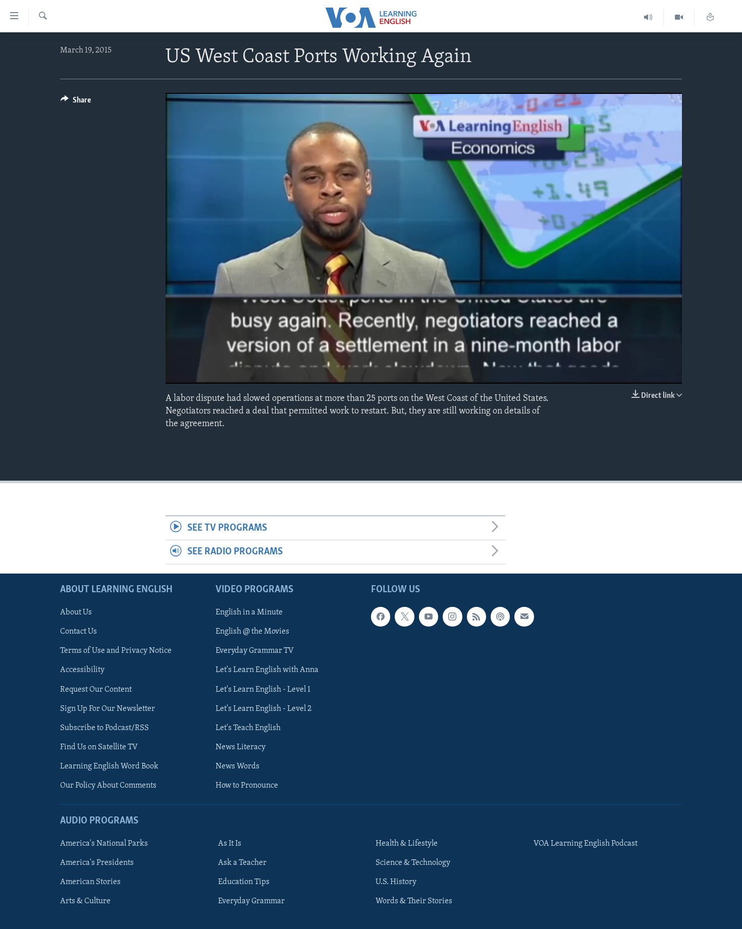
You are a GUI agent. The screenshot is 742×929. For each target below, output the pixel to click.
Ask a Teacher (242, 863)
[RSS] (476, 616)
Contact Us (78, 632)
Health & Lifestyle (407, 844)
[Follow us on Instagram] (452, 616)
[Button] (76, 102)
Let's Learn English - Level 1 (263, 689)
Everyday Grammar (251, 901)
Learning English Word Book (109, 766)
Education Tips (244, 882)
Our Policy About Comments (108, 786)
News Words (237, 766)
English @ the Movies (252, 632)
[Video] (679, 17)
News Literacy (241, 747)
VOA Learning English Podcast (586, 844)
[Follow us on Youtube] (428, 616)
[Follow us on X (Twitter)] (404, 616)
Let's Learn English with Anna (267, 670)
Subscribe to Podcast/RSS (104, 728)
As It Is (229, 844)
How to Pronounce (247, 786)
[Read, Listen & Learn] (710, 17)
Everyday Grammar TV (255, 651)
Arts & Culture (85, 901)
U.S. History (396, 882)
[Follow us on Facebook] (380, 616)
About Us (76, 612)
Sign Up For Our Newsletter (107, 708)
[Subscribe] (524, 616)
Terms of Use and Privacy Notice (116, 651)
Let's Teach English (248, 728)
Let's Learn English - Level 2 (263, 708)
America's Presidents (97, 863)
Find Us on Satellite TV (99, 747)
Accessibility (82, 670)
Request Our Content (96, 689)
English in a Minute (249, 612)
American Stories (90, 882)
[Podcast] (500, 616)
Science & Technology (413, 863)
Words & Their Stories (414, 901)
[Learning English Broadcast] (648, 17)
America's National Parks (104, 844)
